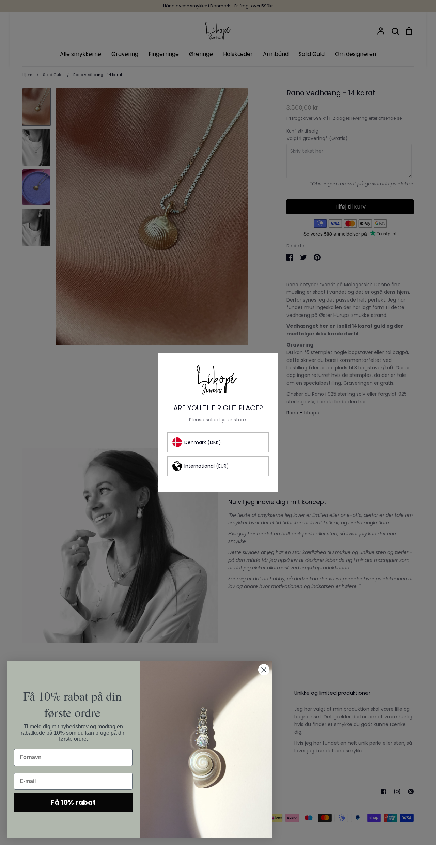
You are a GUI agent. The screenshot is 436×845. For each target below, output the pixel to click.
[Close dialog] (264, 670)
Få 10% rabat (73, 802)
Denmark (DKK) (202, 442)
